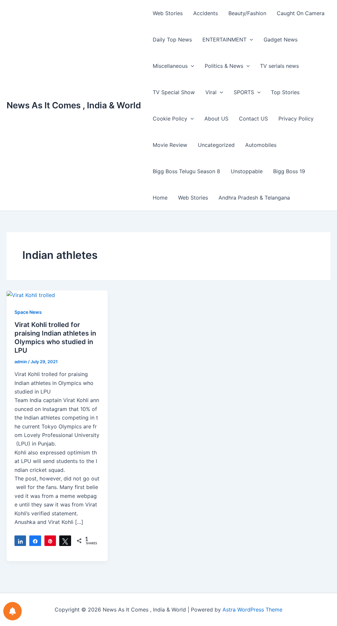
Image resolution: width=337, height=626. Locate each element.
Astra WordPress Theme (252, 609)
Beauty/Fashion (247, 13)
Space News (28, 312)
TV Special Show (174, 92)
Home (160, 197)
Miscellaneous (170, 66)
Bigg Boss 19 (289, 171)
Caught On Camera (300, 13)
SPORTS (244, 92)
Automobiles (260, 145)
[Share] (20, 541)
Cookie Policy (170, 118)
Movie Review (170, 145)
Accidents (205, 13)
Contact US (253, 118)
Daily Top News (172, 39)
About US (216, 118)
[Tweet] (65, 541)
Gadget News (281, 39)
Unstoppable (247, 171)
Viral (211, 92)
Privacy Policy (296, 118)
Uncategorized (216, 145)
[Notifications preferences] (12, 611)
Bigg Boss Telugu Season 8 (186, 171)
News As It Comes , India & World (74, 105)
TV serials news (279, 66)
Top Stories (285, 92)
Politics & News (224, 66)
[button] (249, 39)
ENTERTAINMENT (224, 39)
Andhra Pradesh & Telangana (254, 197)
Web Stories (168, 13)
